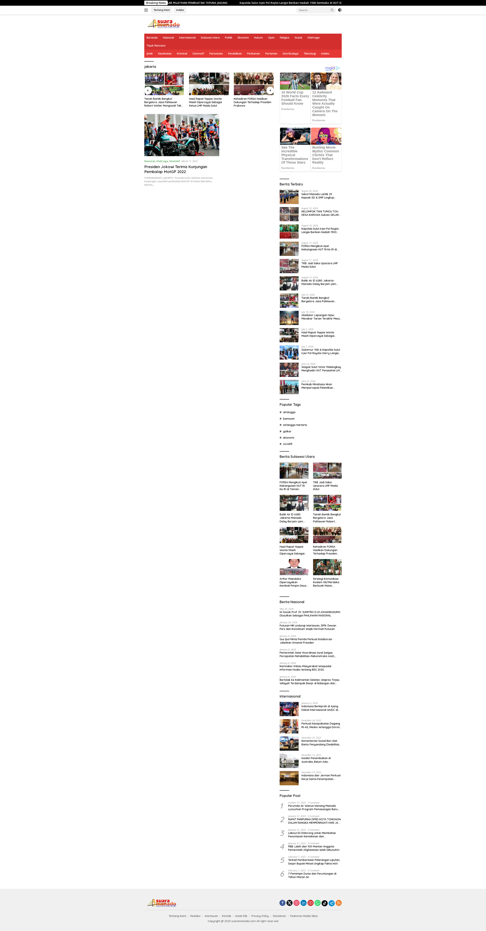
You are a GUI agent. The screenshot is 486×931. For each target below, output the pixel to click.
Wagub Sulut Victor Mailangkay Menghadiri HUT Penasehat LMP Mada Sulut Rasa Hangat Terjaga (321, 368)
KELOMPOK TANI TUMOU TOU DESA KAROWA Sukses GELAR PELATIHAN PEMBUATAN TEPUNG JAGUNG (320, 213)
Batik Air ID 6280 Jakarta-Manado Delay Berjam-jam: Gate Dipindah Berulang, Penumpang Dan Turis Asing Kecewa (319, 282)
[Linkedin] (304, 903)
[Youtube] (311, 903)
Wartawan (211, 916)
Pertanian (271, 53)
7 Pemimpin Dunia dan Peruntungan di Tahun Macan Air (312, 875)
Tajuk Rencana (156, 45)
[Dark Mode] (340, 10)
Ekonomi (243, 37)
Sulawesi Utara (210, 37)
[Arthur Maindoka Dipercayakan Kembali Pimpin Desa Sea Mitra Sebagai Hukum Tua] (294, 567)
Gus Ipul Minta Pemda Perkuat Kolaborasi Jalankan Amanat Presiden (306, 641)
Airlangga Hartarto (295, 425)
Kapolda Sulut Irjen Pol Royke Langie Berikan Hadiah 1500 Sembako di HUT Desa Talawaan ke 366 (260, 3)
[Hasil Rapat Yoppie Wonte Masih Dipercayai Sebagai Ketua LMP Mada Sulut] (209, 84)
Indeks (180, 9)
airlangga (289, 412)
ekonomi (288, 437)
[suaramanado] (163, 23)
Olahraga (313, 37)
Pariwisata (216, 53)
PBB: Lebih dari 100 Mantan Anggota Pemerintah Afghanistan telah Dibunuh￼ (313, 848)
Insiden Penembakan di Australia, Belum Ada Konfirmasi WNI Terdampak (319, 759)
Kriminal (182, 53)
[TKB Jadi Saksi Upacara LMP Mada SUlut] (289, 266)
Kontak (226, 916)
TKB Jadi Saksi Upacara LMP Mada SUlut (319, 265)
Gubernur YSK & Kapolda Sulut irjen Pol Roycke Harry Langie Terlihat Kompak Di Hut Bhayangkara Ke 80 (320, 351)
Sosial (298, 37)
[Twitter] (289, 903)
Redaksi (195, 916)
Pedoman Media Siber (304, 916)
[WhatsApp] (318, 903)
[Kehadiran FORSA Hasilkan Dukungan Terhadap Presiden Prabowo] (254, 84)
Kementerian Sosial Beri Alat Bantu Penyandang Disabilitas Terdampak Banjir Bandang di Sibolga (320, 742)
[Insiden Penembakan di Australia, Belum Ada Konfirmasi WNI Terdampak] (289, 761)
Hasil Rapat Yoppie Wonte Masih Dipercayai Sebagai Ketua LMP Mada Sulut (205, 102)
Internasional (187, 37)
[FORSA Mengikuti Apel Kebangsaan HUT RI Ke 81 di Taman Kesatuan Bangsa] (289, 249)
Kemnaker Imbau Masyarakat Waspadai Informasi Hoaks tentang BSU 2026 (305, 667)
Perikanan (253, 53)
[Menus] (146, 10)
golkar (287, 431)
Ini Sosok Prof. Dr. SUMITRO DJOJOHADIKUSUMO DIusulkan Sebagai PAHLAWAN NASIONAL (310, 613)
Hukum (258, 37)
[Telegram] (332, 903)
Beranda (152, 37)
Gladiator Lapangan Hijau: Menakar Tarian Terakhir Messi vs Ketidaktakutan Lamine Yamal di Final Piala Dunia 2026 (321, 316)
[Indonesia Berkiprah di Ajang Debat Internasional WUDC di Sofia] (289, 709)
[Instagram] (296, 903)
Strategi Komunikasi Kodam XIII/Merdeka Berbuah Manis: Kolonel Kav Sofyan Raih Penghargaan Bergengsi (326, 582)
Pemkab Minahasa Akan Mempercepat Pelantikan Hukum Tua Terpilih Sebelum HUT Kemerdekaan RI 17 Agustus (319, 386)
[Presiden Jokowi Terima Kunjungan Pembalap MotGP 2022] (181, 135)
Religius (284, 37)
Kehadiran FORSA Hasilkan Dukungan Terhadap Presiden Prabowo (252, 102)
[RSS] (339, 903)
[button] (332, 10)
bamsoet (288, 418)
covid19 (287, 444)
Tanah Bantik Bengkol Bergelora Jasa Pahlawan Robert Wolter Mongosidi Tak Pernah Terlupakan (162, 102)
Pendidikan (235, 53)
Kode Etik (241, 916)
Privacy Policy (260, 916)
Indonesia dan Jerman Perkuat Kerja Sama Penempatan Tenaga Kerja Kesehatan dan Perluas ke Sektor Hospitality (321, 777)
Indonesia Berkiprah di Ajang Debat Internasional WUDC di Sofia (319, 708)
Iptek (150, 53)
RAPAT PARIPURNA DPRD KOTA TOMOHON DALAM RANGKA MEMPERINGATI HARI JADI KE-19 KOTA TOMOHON (314, 821)
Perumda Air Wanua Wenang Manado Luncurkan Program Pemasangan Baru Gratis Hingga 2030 (313, 807)
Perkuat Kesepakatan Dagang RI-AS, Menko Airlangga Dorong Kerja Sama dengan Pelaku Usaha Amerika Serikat (321, 725)
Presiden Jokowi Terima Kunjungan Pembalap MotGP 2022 (175, 169)
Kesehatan (165, 53)
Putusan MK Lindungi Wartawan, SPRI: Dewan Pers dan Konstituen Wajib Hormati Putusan (308, 627)
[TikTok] (325, 903)
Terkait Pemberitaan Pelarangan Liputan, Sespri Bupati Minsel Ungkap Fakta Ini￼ (314, 861)
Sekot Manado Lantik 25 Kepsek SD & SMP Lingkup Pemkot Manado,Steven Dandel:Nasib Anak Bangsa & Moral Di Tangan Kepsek (319, 195)
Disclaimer (279, 916)
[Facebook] (282, 903)
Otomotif (198, 53)
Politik (228, 37)
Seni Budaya (290, 53)
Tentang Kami (162, 9)
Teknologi (310, 53)
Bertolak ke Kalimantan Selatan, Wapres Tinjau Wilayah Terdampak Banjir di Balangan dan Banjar (309, 681)
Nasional (168, 37)
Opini (271, 37)
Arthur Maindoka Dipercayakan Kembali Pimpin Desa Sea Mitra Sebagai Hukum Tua (293, 582)
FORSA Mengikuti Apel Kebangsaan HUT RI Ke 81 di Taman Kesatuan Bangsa (319, 247)
